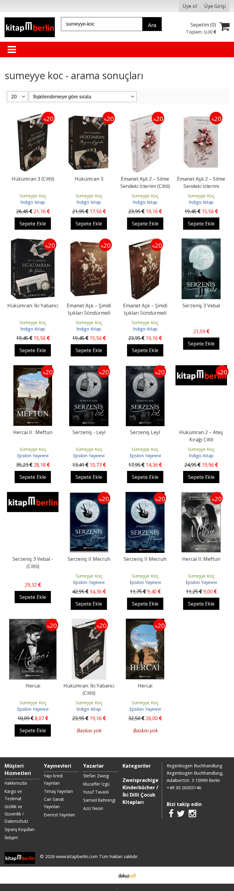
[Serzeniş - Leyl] (88, 369)
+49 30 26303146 (184, 787)
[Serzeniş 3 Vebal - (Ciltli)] (32, 495)
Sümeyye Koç (33, 196)
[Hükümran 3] (88, 115)
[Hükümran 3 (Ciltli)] (32, 115)
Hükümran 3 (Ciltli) (33, 178)
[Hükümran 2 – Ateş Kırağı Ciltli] (201, 369)
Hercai (33, 685)
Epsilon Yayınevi (32, 455)
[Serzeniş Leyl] (145, 369)
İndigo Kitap (32, 202)
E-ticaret (107, 875)
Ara (152, 25)
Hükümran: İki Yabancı (32, 305)
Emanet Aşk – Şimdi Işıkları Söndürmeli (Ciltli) (145, 313)
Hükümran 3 (89, 178)
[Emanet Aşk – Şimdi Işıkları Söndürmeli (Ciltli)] (145, 242)
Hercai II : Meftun (32, 432)
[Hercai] (33, 622)
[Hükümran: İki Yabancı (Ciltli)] (89, 622)
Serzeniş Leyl (145, 432)
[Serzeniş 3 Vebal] (201, 242)
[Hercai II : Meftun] (32, 369)
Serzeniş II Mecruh (89, 559)
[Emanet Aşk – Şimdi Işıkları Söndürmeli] (89, 242)
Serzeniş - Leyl (89, 432)
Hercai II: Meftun (201, 559)
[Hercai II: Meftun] (201, 495)
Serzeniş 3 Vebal (201, 305)
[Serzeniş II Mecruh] (89, 495)
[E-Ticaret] (127, 875)
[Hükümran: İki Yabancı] (33, 242)
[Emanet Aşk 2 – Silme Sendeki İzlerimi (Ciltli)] (145, 115)
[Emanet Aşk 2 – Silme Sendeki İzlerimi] (201, 115)
